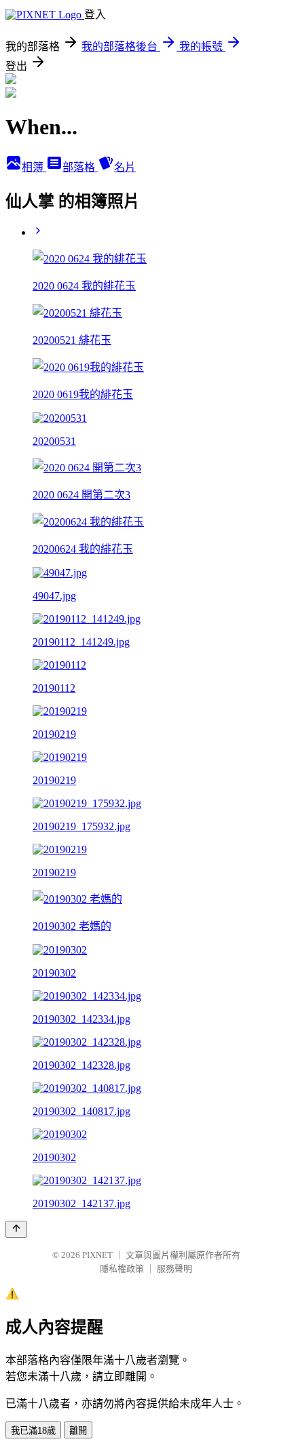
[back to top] (16, 1229)
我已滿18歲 (33, 1431)
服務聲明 (174, 1268)
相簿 (34, 167)
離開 (78, 1431)
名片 (125, 167)
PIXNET (97, 1255)
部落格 (80, 167)
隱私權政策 (122, 1268)
